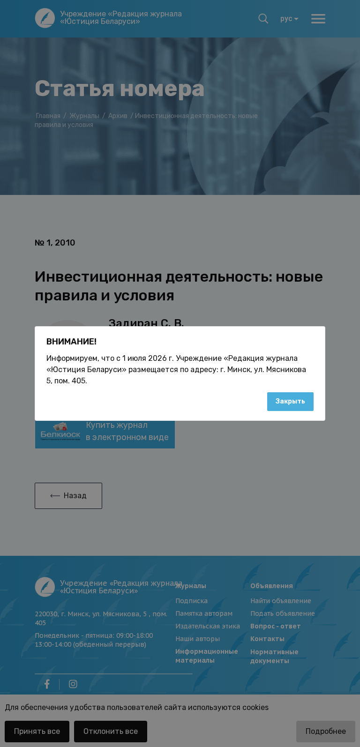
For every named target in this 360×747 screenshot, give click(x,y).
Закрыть (290, 401)
